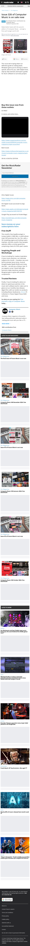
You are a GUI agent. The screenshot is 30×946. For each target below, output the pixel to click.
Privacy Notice (22, 182)
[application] (15, 126)
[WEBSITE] (12, 312)
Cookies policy (5, 919)
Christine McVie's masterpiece (15, 6)
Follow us (17, 59)
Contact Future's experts (8, 909)
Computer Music (12, 21)
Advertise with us (6, 922)
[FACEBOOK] (10, 312)
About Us (4, 906)
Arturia (23, 292)
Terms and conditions (7, 912)
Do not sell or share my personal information (13, 933)
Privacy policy (5, 916)
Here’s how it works (15, 35)
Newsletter (25, 59)
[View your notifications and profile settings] (18, 2)
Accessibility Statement (8, 926)
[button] (2, 2)
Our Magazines (14, 10)
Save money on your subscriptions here (11, 225)
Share (5, 59)
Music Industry (5, 10)
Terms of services (20, 180)
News (3, 21)
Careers (4, 929)
